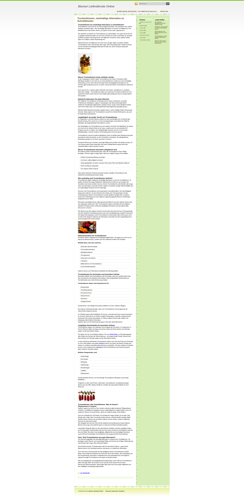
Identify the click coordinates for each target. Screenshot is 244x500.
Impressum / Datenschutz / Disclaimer (115, 491)
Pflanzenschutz (143, 35)
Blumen (141, 30)
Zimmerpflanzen (143, 40)
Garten (141, 32)
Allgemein (142, 25)
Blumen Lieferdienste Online (96, 6)
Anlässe (142, 28)
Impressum (164, 11)
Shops (141, 37)
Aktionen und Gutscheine (146, 22)
